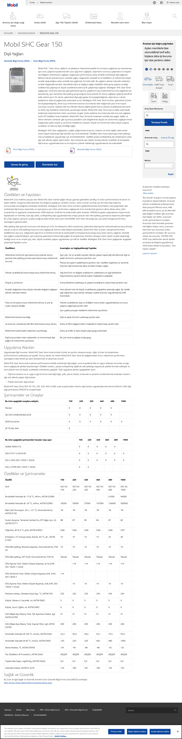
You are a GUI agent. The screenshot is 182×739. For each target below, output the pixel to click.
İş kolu (32, 2)
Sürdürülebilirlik (40, 715)
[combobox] (152, 710)
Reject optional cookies (137, 731)
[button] (40, 19)
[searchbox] (149, 710)
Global (18, 710)
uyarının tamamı (150, 253)
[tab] (148, 83)
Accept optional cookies (160, 731)
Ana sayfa (8, 32)
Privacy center (116, 731)
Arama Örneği (167, 137)
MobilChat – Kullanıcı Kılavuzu (17, 715)
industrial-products (26, 32)
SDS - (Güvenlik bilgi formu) (76, 710)
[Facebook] (161, 3)
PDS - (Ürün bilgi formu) (50, 710)
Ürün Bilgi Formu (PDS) (44, 61)
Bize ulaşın (30, 710)
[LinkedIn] (154, 3)
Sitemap (8, 710)
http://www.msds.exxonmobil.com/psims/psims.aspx (28, 682)
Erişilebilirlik (97, 710)
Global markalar (46, 2)
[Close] (178, 731)
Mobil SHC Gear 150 (49, 32)
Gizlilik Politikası (60, 736)
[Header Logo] (13, 3)
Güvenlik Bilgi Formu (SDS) (16, 61)
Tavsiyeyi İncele (159, 122)
